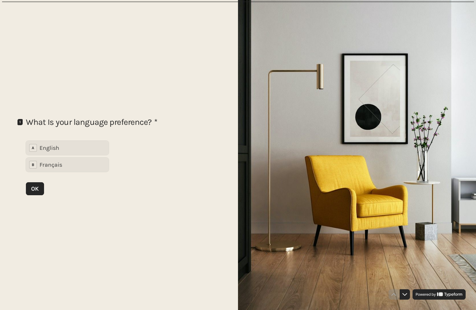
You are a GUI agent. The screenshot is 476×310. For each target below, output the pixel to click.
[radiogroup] (67, 156)
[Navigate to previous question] (394, 294)
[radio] (67, 148)
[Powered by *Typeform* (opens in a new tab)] (439, 294)
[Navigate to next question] (405, 294)
